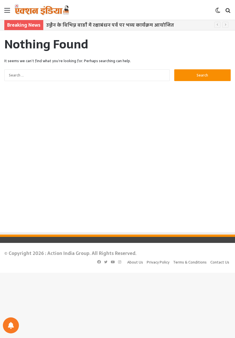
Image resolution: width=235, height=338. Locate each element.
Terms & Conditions (190, 262)
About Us (135, 262)
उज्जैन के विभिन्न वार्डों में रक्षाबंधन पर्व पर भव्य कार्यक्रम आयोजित (110, 25)
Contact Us (219, 262)
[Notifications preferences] (11, 325)
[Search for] (228, 12)
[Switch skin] (218, 12)
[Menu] (7, 12)
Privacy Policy (158, 262)
